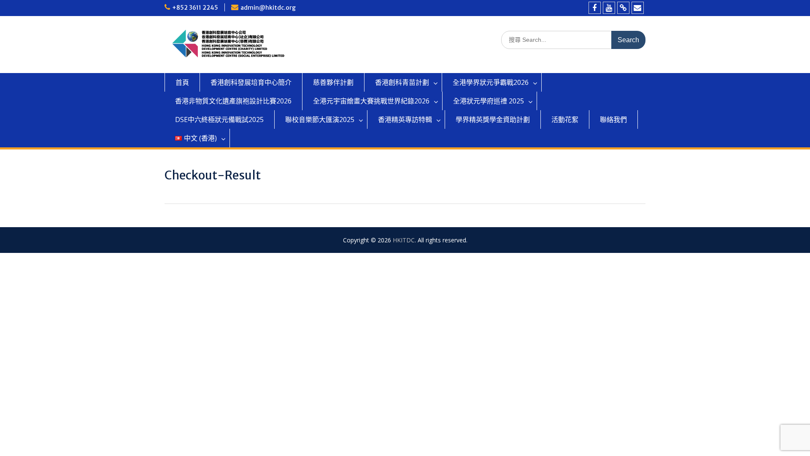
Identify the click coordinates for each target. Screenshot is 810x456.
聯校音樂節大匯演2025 (319, 119)
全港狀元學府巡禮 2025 (488, 101)
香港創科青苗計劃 (402, 82)
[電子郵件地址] (638, 8)
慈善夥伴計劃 (333, 82)
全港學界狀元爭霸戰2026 (491, 82)
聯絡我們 (613, 119)
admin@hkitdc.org (268, 7)
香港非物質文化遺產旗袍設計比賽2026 (233, 101)
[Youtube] (609, 8)
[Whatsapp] (623, 8)
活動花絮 (564, 119)
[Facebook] (595, 8)
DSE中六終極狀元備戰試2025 (219, 119)
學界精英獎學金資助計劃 (493, 119)
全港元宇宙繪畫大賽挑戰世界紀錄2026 (371, 101)
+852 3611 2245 (195, 7)
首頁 (182, 82)
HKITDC (404, 240)
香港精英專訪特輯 (405, 119)
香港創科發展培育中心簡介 (251, 82)
